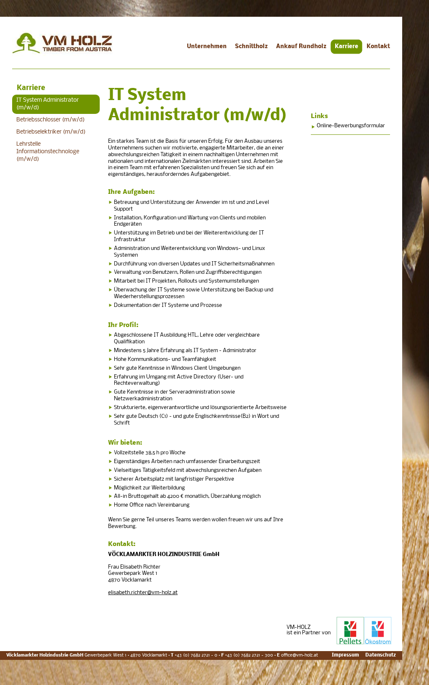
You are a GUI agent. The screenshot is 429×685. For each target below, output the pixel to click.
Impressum (345, 655)
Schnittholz (251, 47)
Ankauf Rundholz (301, 47)
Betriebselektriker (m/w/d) (50, 132)
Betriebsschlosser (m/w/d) (50, 120)
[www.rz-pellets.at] (364, 643)
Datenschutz (380, 655)
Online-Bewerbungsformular (351, 126)
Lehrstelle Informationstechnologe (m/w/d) (47, 151)
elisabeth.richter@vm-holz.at (143, 592)
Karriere (346, 47)
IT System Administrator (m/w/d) (47, 104)
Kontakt (378, 47)
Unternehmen (207, 47)
